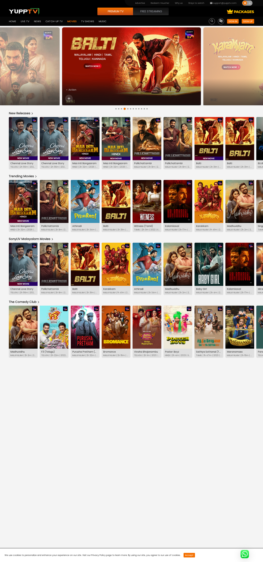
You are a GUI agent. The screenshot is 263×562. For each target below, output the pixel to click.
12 (147, 108)
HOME (12, 21)
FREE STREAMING (151, 11)
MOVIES (72, 21)
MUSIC (102, 21)
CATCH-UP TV (54, 21)
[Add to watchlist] (69, 98)
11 (144, 108)
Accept (189, 555)
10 (141, 108)
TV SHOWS (87, 21)
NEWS (37, 21)
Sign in (233, 21)
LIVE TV (25, 21)
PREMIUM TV (116, 11)
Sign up (248, 21)
